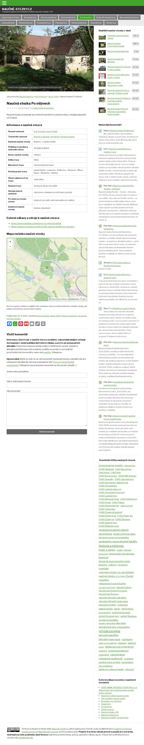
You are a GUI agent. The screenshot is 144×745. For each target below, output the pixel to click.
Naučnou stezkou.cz (110, 715)
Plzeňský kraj (61, 23)
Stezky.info (106, 704)
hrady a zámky (107, 549)
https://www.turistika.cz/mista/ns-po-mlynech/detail (36, 223)
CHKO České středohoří (110, 512)
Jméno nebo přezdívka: (18, 371)
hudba (120, 550)
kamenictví (103, 554)
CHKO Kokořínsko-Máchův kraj (113, 482)
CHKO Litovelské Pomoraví (111, 492)
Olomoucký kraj (25, 23)
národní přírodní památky (112, 597)
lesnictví (103, 557)
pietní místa (127, 609)
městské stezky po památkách (116, 572)
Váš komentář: (14, 391)
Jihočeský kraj (30, 17)
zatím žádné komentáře (43, 108)
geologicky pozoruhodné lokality (118, 541)
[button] (4, 3)
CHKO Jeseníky (106, 479)
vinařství (103, 651)
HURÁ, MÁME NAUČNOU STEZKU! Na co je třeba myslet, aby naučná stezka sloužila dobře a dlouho (118, 690)
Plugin (83, 299)
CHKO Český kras (107, 515)
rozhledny (127, 639)
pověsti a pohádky (108, 620)
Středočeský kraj (79, 23)
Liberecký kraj (8, 23)
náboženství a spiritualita (112, 583)
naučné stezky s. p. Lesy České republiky (116, 578)
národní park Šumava (109, 594)
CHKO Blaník (104, 472)
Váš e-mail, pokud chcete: (19, 381)
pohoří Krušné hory (109, 616)
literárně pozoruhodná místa (114, 561)
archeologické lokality (111, 465)
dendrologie (105, 534)
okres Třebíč (52, 131)
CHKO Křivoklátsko (108, 486)
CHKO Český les (125, 516)
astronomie (129, 465)
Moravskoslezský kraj (129, 17)
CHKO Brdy (116, 472)
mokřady (104, 568)
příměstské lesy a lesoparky (114, 627)
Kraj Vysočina (86, 17)
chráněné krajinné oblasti (114, 530)
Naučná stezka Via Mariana (122, 130)
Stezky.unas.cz (107, 709)
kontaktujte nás (25, 737)
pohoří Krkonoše (121, 612)
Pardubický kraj (44, 23)
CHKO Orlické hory (128, 499)
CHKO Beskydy (106, 469)
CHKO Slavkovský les (109, 505)
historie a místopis (42, 137)
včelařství (128, 658)
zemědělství (127, 662)
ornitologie (122, 605)
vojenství (104, 654)
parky (117, 608)
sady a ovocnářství (108, 643)
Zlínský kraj (111, 23)
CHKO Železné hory (108, 523)
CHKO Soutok (126, 506)
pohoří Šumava (128, 616)
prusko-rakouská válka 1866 (112, 623)
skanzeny (122, 643)
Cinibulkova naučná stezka (123, 308)
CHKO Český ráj (106, 519)
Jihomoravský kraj (48, 17)
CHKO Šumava (122, 519)
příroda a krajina (67, 137)
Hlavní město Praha (10, 17)
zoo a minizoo (105, 666)
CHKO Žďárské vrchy (109, 526)
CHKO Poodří (105, 502)
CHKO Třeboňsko (107, 509)
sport (101, 647)
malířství (112, 565)
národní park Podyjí (107, 587)
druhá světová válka (124, 534)
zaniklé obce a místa (109, 662)
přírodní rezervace (109, 639)
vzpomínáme (117, 654)
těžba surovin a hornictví (119, 646)
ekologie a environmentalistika (114, 537)
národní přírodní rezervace (113, 601)
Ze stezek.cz (106, 707)
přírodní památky (109, 635)
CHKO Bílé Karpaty (127, 476)
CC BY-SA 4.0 (33, 87)
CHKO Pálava (118, 502)
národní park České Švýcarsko (113, 591)
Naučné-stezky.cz (27, 10)
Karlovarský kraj (68, 17)
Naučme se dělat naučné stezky (115, 696)
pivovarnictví (105, 612)
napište (47, 352)
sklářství (132, 643)
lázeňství (103, 565)
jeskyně (127, 550)
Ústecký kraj (96, 23)
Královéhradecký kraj (105, 17)
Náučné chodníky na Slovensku (114, 717)
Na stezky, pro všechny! (111, 701)
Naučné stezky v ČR (109, 712)
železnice (129, 669)
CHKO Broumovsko (108, 476)
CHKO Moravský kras (109, 499)
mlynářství (54, 137)
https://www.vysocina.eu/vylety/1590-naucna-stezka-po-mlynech (42, 226)
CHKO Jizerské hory (124, 479)
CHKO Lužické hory (108, 496)
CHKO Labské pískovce (110, 489)
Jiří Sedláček (23, 87)
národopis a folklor (107, 605)
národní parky (124, 587)
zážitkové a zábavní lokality (111, 669)
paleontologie (106, 609)
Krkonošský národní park (121, 554)
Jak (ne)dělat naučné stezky (113, 698)
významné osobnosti (111, 658)
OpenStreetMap (59, 299)
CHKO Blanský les (123, 469)
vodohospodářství (118, 650)
